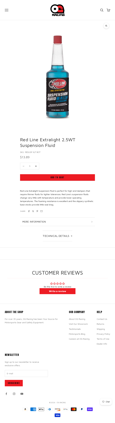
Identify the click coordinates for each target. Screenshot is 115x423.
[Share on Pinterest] (37, 211)
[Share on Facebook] (29, 211)
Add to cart (58, 177)
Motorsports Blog (77, 334)
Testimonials (75, 329)
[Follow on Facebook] (6, 393)
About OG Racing (77, 319)
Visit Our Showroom (78, 324)
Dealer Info (102, 343)
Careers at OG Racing (79, 339)
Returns (100, 324)
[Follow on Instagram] (14, 393)
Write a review (57, 291)
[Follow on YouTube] (21, 393)
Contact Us (102, 319)
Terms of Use (103, 339)
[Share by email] (41, 211)
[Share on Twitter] (33, 211)
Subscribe (14, 383)
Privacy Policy (103, 334)
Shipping (101, 329)
